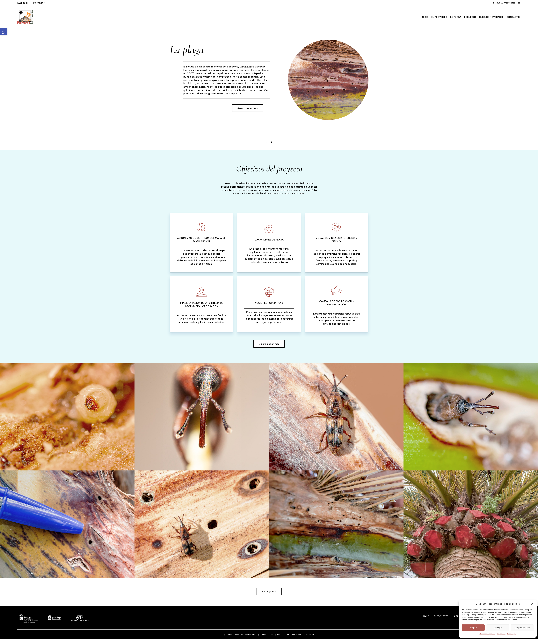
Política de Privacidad (289, 634)
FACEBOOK (25, 3)
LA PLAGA (458, 616)
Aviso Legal (511, 634)
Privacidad (501, 634)
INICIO (426, 616)
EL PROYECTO (441, 616)
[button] (3, 31)
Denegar (498, 627)
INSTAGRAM (39, 3)
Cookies (309, 634)
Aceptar (473, 627)
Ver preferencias (522, 627)
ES (519, 3)
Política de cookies (487, 634)
